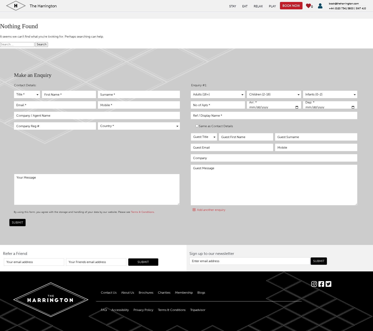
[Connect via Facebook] (321, 284)
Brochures (146, 292)
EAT (245, 6)
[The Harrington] (47, 299)
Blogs (201, 292)
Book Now (291, 5)
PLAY (272, 6)
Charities (164, 292)
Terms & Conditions (142, 211)
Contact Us (109, 292)
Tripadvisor (197, 310)
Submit (17, 222)
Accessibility (120, 310)
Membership (184, 292)
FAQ (104, 310)
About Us (127, 292)
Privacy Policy (143, 310)
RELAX (258, 6)
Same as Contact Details (216, 126)
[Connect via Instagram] (314, 284)
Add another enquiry (210, 210)
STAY (232, 6)
